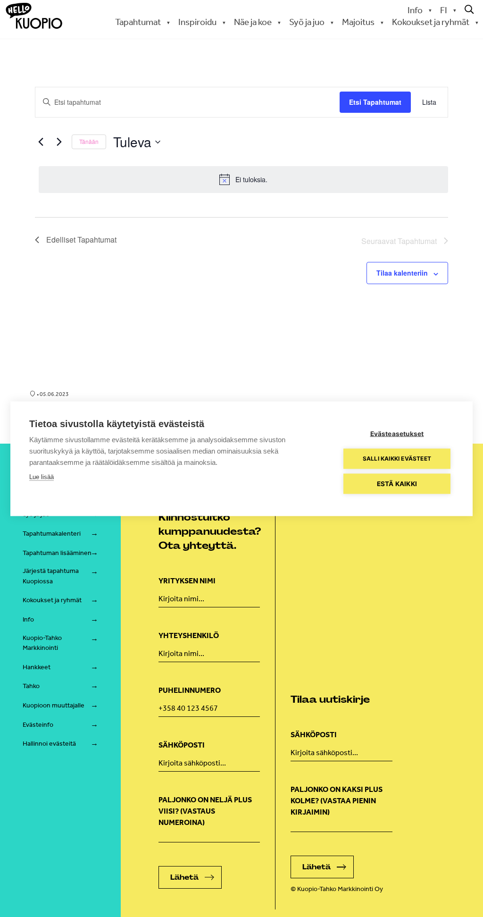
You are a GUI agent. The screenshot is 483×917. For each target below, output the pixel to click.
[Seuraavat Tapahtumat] (59, 142)
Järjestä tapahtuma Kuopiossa (51, 576)
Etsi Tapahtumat (375, 102)
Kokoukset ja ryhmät (52, 600)
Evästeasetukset (397, 433)
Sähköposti (181, 744)
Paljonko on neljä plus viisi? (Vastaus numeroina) (205, 811)
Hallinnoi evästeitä (49, 744)
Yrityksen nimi (187, 580)
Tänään (89, 141)
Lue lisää (41, 476)
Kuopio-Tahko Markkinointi (42, 643)
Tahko (31, 686)
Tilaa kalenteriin (402, 273)
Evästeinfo (38, 725)
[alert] (243, 179)
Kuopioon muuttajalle (53, 705)
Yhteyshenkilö (188, 635)
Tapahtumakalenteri (52, 534)
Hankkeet (36, 667)
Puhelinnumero (189, 690)
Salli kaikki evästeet (397, 458)
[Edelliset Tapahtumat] (40, 142)
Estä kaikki (397, 483)
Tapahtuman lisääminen (57, 553)
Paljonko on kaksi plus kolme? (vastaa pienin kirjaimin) (337, 800)
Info (415, 10)
